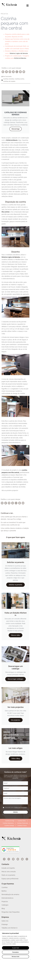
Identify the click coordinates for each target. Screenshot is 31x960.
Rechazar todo (15, 956)
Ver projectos (15, 720)
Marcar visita (15, 635)
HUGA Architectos (20, 58)
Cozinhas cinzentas (8, 79)
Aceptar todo (15, 948)
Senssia (17, 257)
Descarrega (15, 129)
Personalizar (15, 952)
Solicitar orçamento (15, 584)
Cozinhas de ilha (19, 79)
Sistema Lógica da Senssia (19, 53)
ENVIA (15, 812)
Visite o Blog (15, 758)
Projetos (4, 14)
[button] (3, 71)
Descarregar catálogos (15, 679)
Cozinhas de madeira (9, 81)
